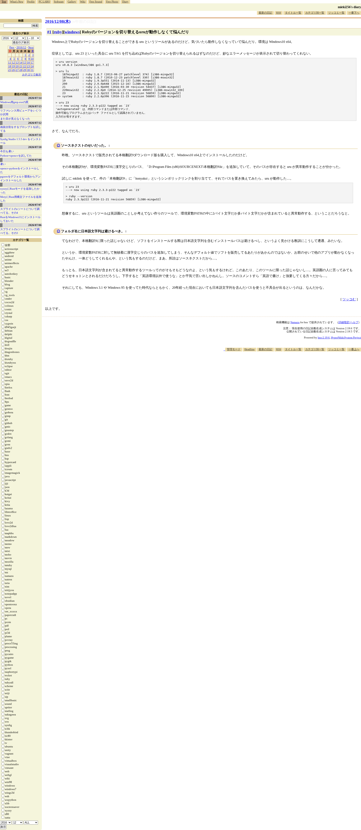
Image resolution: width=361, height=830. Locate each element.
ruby (58, 32)
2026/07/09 (35, 159)
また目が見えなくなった (15, 118)
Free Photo (112, 1)
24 (32, 66)
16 (28, 62)
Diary (125, 1)
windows (72, 32)
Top (4, 1)
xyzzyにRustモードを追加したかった (19, 190)
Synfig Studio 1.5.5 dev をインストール (20, 141)
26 (13, 70)
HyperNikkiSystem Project (346, 337)
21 (20, 66)
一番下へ (353, 12)
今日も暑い (7, 151)
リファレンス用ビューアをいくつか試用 (20, 112)
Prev (11, 47)
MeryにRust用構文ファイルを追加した (20, 198)
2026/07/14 (35, 98)
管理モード (233, 349)
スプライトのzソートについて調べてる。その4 (19, 210)
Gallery (72, 1)
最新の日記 (265, 12)
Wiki (82, 1)
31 (32, 70)
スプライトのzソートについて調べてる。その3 (19, 231)
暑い (3, 164)
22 (24, 66)
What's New (16, 1)
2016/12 (21, 47)
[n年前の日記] (83, 21)
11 (9, 62)
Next (31, 47)
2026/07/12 (35, 122)
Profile (31, 1)
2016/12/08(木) (57, 21)
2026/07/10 (35, 147)
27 (17, 70)
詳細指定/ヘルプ (348, 322)
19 (13, 66)
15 (24, 62)
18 (9, 66)
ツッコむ (349, 299)
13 (17, 62)
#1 (49, 32)
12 (13, 62)
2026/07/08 (35, 184)
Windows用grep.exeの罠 (14, 102)
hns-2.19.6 (324, 337)
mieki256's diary (349, 7)
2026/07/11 (35, 135)
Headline (249, 349)
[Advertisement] (285, 364)
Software (59, 1)
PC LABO (44, 1)
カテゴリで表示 (31, 74)
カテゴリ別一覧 (314, 12)
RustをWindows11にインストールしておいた (20, 219)
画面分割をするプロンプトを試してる (20, 128)
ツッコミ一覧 (336, 12)
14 (20, 62)
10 (32, 58)
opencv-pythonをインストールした (19, 170)
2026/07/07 (35, 204)
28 (20, 70)
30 (28, 70)
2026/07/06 (35, 225)
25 (9, 70)
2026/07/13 (35, 106)
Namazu (295, 322)
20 (17, 66)
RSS (278, 12)
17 (32, 62)
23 (28, 66)
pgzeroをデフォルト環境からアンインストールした (20, 178)
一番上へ (353, 349)
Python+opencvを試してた (16, 155)
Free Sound (95, 1)
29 (24, 70)
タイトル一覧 (293, 12)
